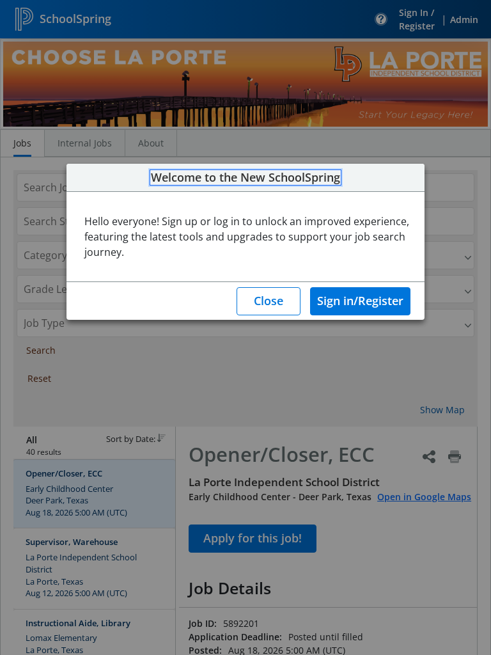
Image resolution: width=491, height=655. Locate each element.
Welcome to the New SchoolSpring (245, 178)
